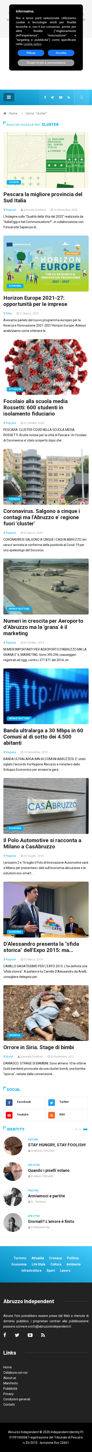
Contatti (9, 1404)
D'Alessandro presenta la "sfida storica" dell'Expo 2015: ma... (41, 947)
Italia (9, 313)
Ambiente (74, 1264)
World (9, 1056)
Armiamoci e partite (46, 1196)
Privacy (8, 1394)
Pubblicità (10, 1388)
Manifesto (10, 1383)
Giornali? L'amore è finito (51, 1221)
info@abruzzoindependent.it (50, 1326)
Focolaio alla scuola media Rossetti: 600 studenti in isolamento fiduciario (35, 407)
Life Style (34, 1165)
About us (9, 1378)
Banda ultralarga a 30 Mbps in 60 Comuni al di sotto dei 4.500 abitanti (43, 736)
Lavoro (65, 1270)
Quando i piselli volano (49, 1170)
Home (13, 113)
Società (14, 182)
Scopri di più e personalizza (46, 62)
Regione (11, 209)
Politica (33, 1190)
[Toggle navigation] (8, 97)
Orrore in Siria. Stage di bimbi (38, 1047)
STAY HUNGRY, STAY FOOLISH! (57, 1145)
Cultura (33, 1139)
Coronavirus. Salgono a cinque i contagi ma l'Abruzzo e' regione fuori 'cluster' (41, 517)
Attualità (15, 389)
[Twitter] (52, 97)
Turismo (20, 1258)
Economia (15, 286)
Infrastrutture (19, 609)
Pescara (11, 423)
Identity (16, 1129)
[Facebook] (45, 97)
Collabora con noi (15, 1372)
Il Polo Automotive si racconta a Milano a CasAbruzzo (42, 843)
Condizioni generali (16, 1399)
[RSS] (68, 97)
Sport (51, 1270)
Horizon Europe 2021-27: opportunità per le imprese (35, 301)
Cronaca (14, 499)
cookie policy (32, 44)
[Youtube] (61, 97)
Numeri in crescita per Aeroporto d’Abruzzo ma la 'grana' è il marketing (43, 627)
